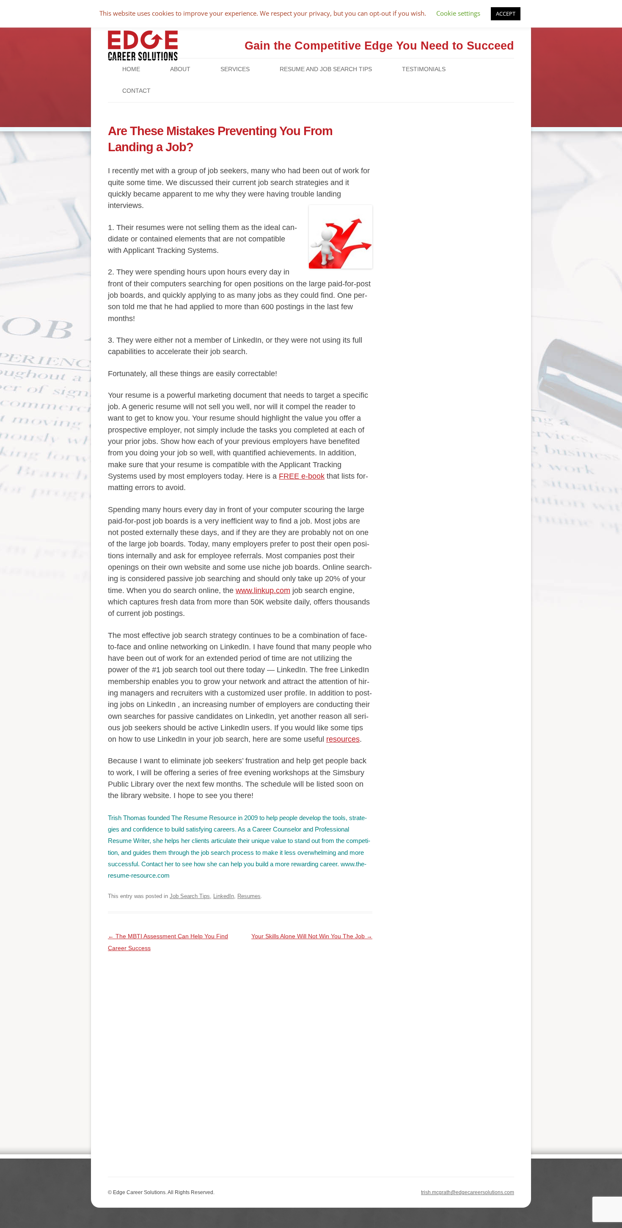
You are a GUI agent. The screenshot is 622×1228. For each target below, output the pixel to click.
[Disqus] (240, 1060)
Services (235, 69)
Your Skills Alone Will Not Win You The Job (311, 936)
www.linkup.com (263, 590)
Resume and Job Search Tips (326, 69)
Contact (136, 90)
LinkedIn (223, 896)
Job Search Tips (190, 896)
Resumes (249, 896)
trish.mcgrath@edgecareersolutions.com (467, 1192)
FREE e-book (302, 476)
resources (343, 739)
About (180, 69)
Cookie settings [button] (458, 13)
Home (131, 69)
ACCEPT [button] (505, 13)
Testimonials (424, 69)
